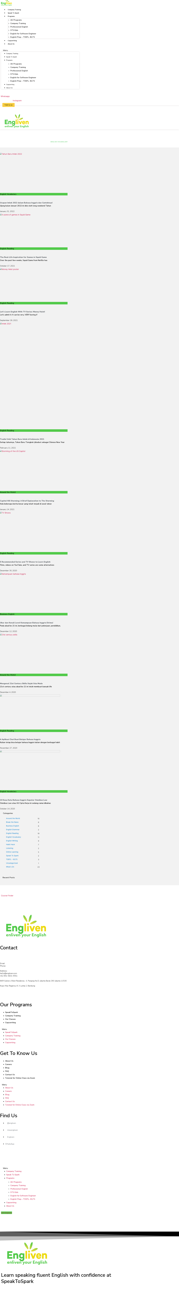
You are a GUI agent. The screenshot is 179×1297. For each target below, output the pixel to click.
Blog (7, 1068)
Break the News (12, 822)
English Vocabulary (13, 837)
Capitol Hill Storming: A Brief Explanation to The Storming (27, 501)
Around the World (13, 818)
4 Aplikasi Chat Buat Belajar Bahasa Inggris (20, 739)
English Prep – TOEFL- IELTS (22, 37)
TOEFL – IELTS (11, 859)
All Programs (16, 20)
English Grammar (12, 829)
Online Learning (12, 852)
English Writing (12, 841)
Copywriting (12, 41)
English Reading (12, 833)
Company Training (14, 10)
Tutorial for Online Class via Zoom (20, 1078)
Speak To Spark (13, 13)
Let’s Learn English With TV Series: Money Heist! (22, 311)
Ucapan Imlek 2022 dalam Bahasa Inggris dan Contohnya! (26, 203)
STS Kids (14, 30)
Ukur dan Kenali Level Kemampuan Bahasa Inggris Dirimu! (26, 622)
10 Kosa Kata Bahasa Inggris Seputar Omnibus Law (23, 800)
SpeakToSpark (11, 1012)
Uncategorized (12, 863)
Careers (8, 1064)
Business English (12, 826)
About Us (11, 44)
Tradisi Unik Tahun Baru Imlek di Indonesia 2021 (22, 439)
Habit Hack (10, 844)
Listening (9, 848)
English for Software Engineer (23, 33)
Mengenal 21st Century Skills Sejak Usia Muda (21, 683)
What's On (10, 867)
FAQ (7, 1071)
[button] (40, 50)
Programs (11, 16)
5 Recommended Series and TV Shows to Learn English (25, 562)
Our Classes (10, 1019)
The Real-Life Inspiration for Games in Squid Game (23, 257)
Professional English (19, 27)
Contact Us (10, 1074)
